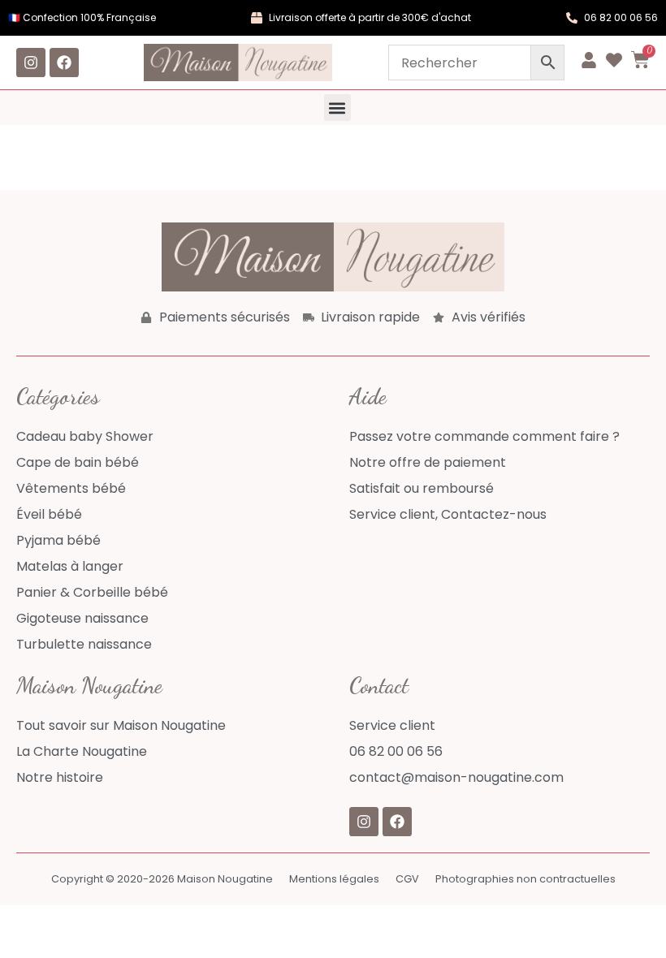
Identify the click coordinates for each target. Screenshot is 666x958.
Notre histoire (59, 777)
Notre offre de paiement (427, 462)
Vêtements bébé (71, 488)
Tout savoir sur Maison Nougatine (121, 725)
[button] (337, 107)
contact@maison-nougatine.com (456, 777)
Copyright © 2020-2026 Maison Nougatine (162, 879)
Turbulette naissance (84, 644)
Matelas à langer (69, 566)
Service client (392, 725)
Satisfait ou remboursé (421, 488)
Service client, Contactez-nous (448, 514)
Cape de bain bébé (77, 462)
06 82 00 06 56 (396, 751)
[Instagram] (30, 62)
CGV (407, 879)
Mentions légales (334, 879)
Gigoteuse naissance (82, 618)
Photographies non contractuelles (525, 879)
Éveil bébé (49, 514)
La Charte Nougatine (81, 751)
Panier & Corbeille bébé (92, 592)
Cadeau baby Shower (85, 436)
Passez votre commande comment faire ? (484, 436)
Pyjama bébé (58, 540)
